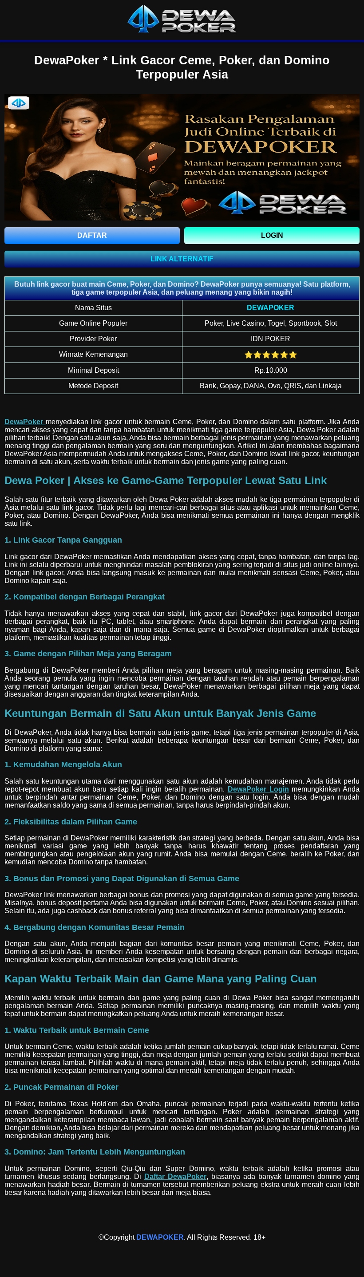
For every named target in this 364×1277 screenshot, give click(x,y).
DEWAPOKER (160, 1237)
